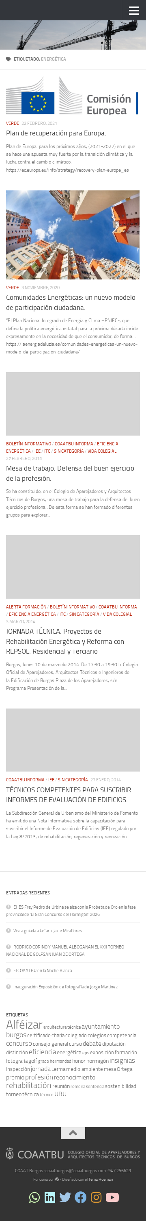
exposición (102, 1052)
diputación (114, 1044)
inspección (18, 1069)
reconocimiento (74, 1077)
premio (15, 1077)
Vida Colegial (102, 451)
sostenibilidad (120, 1086)
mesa (110, 1069)
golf (32, 1060)
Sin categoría (69, 451)
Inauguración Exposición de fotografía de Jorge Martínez (65, 987)
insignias (122, 1060)
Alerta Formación (26, 607)
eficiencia (42, 1052)
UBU (60, 1094)
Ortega (124, 1069)
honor (79, 1060)
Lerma (58, 1069)
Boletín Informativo (28, 444)
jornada (41, 1069)
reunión (61, 1086)
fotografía (17, 1061)
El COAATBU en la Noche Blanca (42, 970)
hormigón (97, 1060)
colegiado (76, 1035)
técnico (47, 1094)
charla (58, 1035)
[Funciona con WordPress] (57, 1179)
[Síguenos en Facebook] (81, 1197)
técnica (30, 1094)
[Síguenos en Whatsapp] (34, 1197)
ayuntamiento (101, 1026)
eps (85, 1052)
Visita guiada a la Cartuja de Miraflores (47, 930)
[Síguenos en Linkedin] (50, 1197)
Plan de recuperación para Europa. (56, 133)
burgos (16, 1034)
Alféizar (24, 1025)
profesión (39, 1077)
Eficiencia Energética (32, 614)
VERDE (12, 123)
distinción (17, 1052)
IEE (37, 451)
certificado (39, 1035)
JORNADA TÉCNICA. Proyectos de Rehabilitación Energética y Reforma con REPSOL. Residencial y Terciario (65, 642)
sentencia (95, 1086)
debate (92, 1043)
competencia (121, 1035)
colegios (97, 1035)
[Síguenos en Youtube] (111, 1197)
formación (126, 1052)
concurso (19, 1043)
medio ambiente (84, 1069)
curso (75, 1043)
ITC (47, 451)
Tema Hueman (100, 1179)
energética (69, 1052)
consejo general (50, 1044)
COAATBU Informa (74, 444)
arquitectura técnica (62, 1027)
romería (78, 1086)
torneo (13, 1094)
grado (43, 1061)
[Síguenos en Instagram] (96, 1197)
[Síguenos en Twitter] (65, 1197)
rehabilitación (29, 1085)
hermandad (60, 1061)
